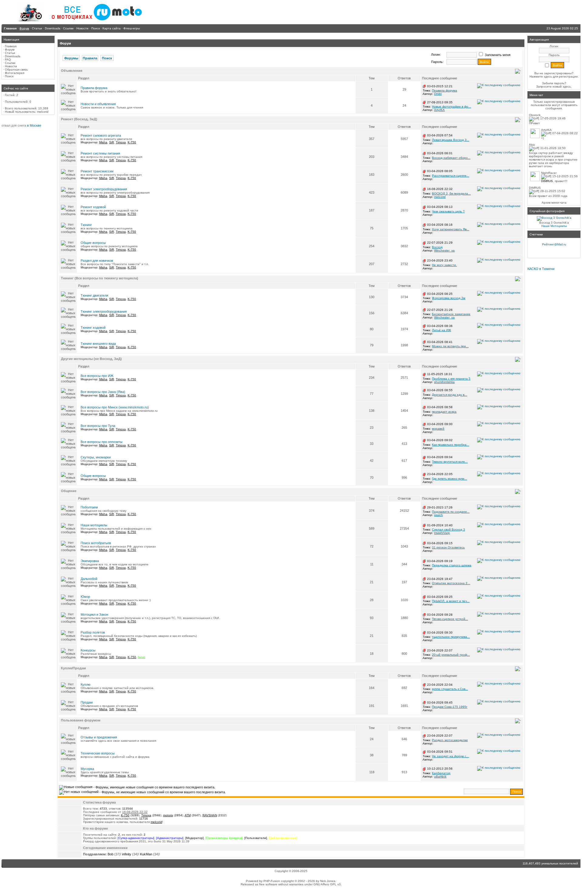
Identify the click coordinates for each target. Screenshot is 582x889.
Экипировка (90, 561)
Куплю (85, 684)
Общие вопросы (93, 243)
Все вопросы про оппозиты (101, 442)
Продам (87, 702)
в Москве (34, 125)
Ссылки (10, 63)
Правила (90, 58)
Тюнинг (86, 225)
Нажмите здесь (541, 76)
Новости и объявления (98, 104)
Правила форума (94, 88)
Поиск (9, 76)
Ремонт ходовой (93, 207)
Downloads (12, 56)
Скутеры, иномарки (96, 457)
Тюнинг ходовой (93, 327)
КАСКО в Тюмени (540, 269)
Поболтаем (89, 507)
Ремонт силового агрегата (101, 135)
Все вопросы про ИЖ (97, 376)
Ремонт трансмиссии (97, 171)
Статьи (10, 53)
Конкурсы (88, 650)
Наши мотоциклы (94, 525)
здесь (567, 86)
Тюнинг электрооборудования (104, 311)
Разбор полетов (93, 632)
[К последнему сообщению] (498, 85)
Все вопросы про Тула (98, 426)
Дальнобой (89, 579)
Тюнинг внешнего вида (98, 343)
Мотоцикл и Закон (94, 614)
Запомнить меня (497, 55)
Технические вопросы (98, 753)
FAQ (8, 59)
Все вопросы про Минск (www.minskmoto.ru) (115, 407)
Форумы (71, 58)
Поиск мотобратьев (96, 543)
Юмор (85, 596)
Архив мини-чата (554, 202)
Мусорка (87, 769)
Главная (10, 46)
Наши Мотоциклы (554, 226)
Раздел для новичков (97, 260)
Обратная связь (16, 69)
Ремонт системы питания (100, 153)
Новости (11, 66)
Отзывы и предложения (99, 737)
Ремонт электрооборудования (104, 189)
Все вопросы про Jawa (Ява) (103, 392)
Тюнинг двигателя (94, 295)
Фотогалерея (14, 73)
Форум (10, 49)
